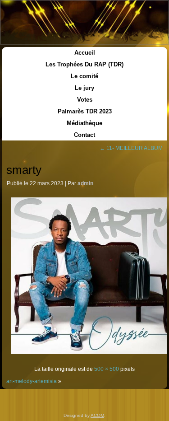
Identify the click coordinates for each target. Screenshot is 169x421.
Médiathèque (84, 123)
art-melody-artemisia (31, 381)
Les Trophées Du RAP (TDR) (84, 64)
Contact (84, 134)
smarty (23, 170)
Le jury (84, 87)
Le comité (84, 76)
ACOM (97, 415)
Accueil (84, 52)
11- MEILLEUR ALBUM (131, 148)
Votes (84, 99)
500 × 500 (106, 369)
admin (85, 183)
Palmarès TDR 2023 (85, 111)
